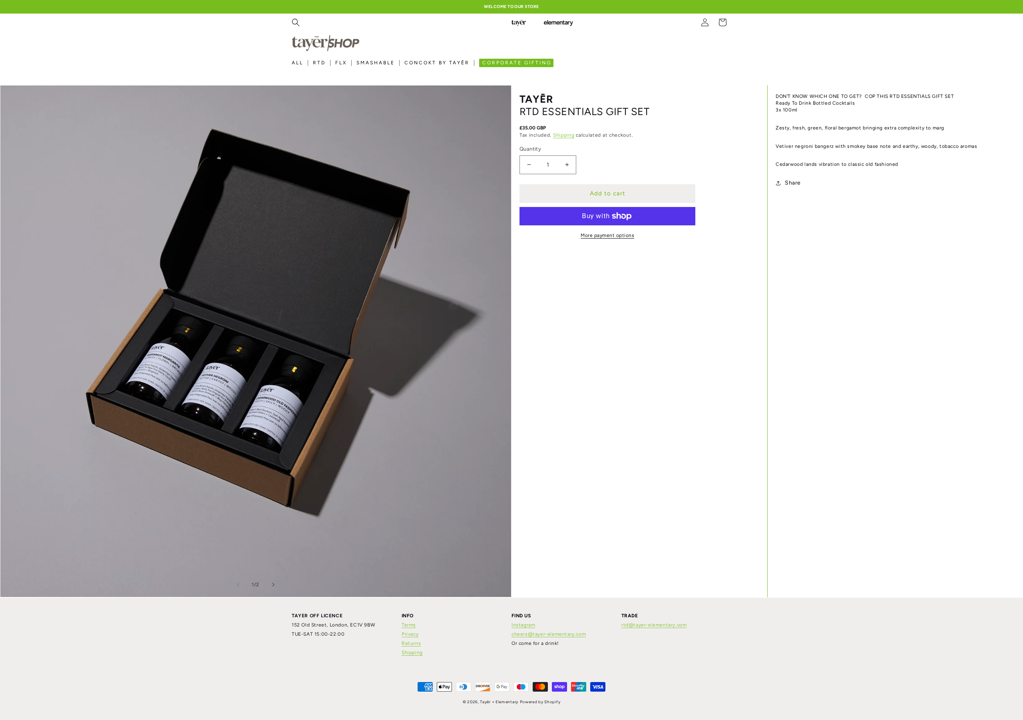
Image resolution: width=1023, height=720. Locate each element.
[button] (296, 22)
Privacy (410, 634)
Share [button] (793, 183)
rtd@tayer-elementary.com (654, 625)
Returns (411, 643)
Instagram (523, 625)
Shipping (564, 135)
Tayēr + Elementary (499, 701)
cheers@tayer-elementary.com (549, 634)
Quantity (530, 149)
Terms (409, 625)
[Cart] (722, 22)
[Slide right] (273, 584)
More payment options (607, 235)
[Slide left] (238, 584)
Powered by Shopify (540, 701)
